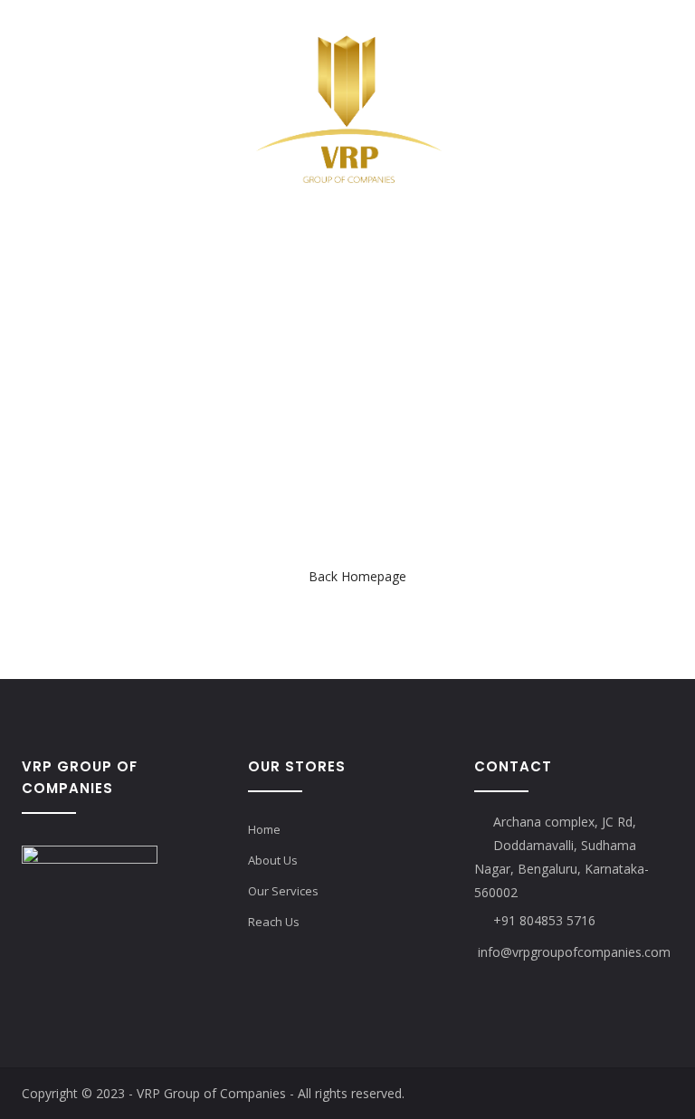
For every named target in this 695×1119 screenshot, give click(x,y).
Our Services (283, 891)
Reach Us (274, 921)
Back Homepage (357, 576)
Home (264, 829)
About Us (273, 860)
